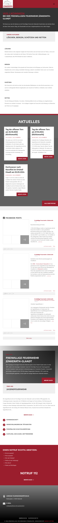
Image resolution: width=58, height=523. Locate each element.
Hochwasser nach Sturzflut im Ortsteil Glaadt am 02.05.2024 (15, 169)
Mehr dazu (48, 380)
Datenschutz (33, 518)
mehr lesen (22, 159)
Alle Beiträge (50, 203)
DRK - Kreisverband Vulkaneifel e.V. (42, 264)
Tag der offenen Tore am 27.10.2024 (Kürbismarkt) (41, 132)
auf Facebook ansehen (48, 246)
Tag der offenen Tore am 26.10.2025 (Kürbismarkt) (14, 132)
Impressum (23, 518)
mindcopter (49, 521)
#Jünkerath (40, 269)
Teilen (54, 246)
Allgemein (17, 137)
